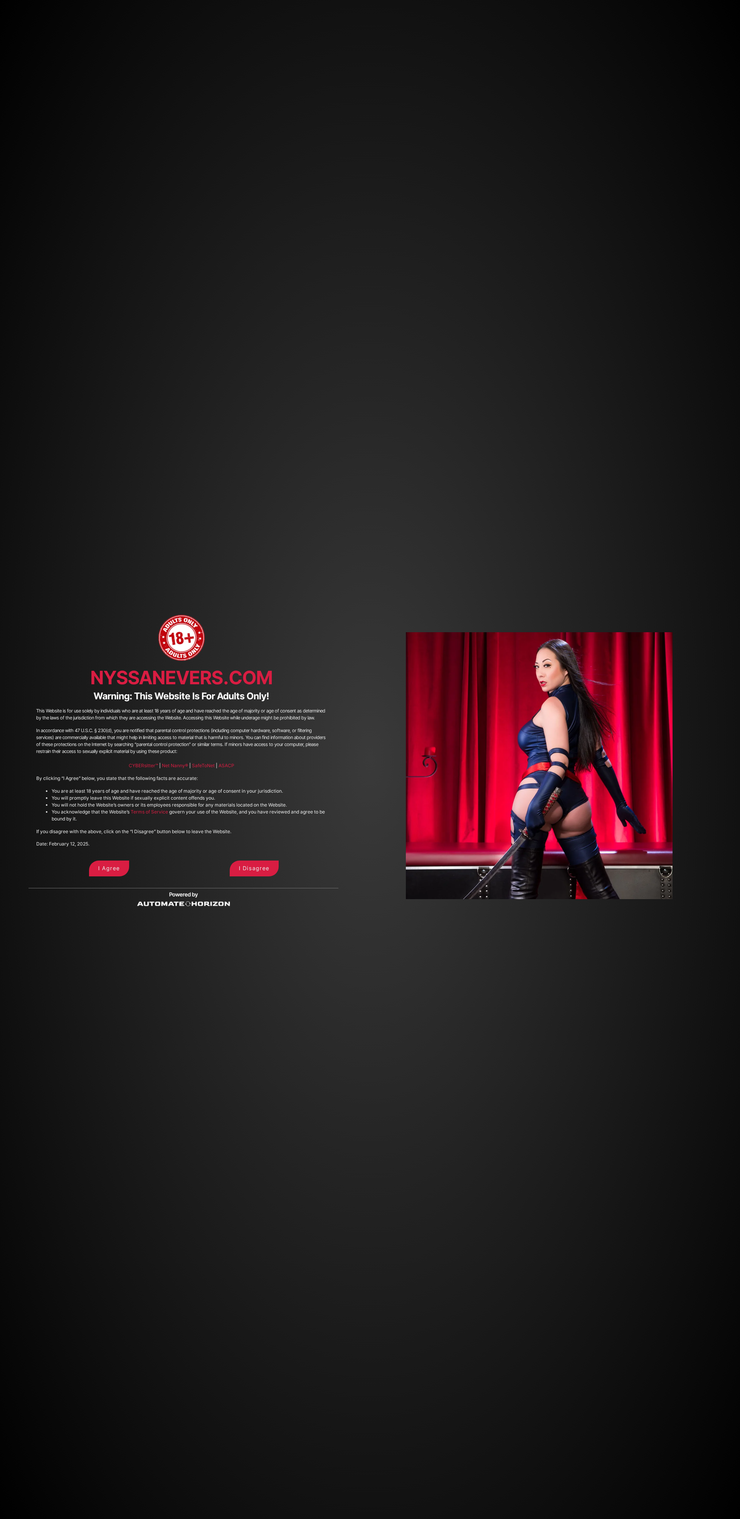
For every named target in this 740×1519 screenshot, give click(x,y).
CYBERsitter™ (143, 765)
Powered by (183, 894)
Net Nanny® (175, 765)
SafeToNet (203, 765)
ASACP (226, 765)
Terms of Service (149, 812)
